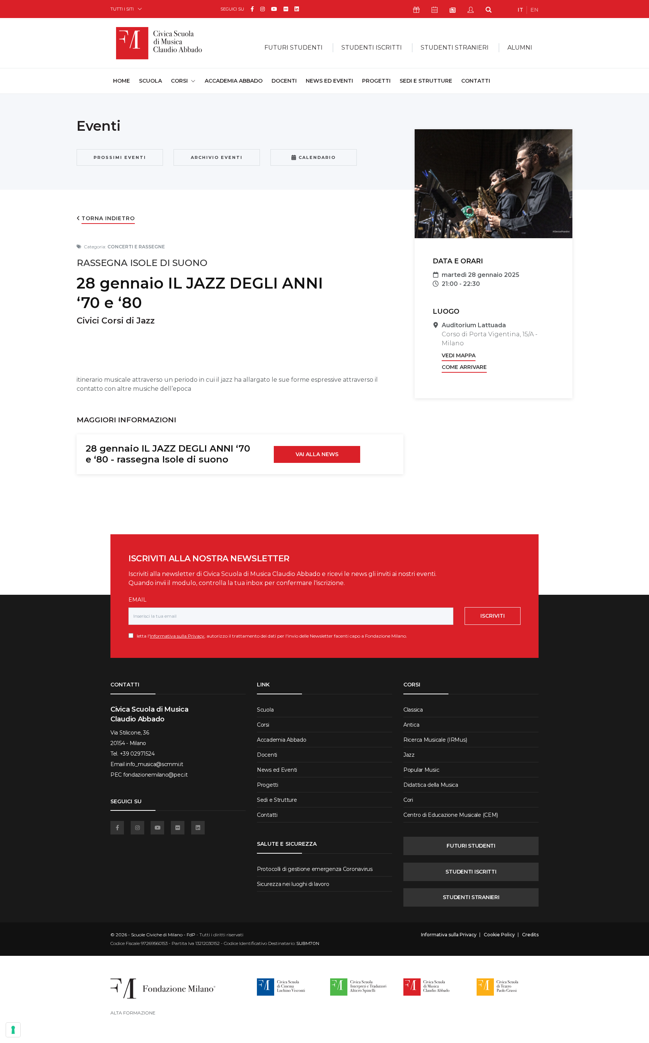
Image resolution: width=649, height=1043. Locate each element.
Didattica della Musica (430, 784)
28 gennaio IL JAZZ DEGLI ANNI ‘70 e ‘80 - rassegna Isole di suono (168, 454)
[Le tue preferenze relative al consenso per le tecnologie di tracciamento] (13, 1030)
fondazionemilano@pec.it (155, 774)
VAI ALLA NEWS (317, 454)
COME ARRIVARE (464, 367)
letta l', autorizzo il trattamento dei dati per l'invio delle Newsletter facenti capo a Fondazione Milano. (270, 636)
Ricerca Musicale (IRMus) (435, 739)
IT (520, 9)
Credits (530, 935)
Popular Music (421, 769)
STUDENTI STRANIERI (471, 897)
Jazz (409, 754)
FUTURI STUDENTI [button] (293, 47)
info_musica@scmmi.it (154, 764)
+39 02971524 (137, 753)
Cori (408, 800)
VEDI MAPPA (458, 355)
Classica (413, 709)
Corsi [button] (179, 80)
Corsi (263, 724)
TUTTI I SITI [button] (122, 9)
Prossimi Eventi (120, 157)
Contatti (475, 80)
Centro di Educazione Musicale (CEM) (450, 815)
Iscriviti (492, 615)
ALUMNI (519, 47)
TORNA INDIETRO (108, 218)
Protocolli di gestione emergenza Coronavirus (315, 869)
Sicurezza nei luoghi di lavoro (293, 884)
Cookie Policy (499, 935)
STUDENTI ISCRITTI (470, 871)
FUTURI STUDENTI (471, 845)
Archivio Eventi (217, 157)
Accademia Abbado (234, 80)
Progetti (376, 80)
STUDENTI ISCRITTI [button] (371, 47)
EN (534, 9)
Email (137, 599)
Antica (411, 724)
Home (121, 80)
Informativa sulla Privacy (177, 636)
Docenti (284, 80)
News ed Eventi (329, 80)
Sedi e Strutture (426, 80)
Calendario (316, 157)
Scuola (150, 80)
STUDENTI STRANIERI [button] (455, 47)
